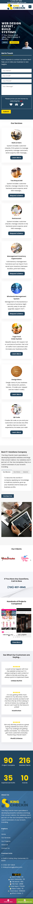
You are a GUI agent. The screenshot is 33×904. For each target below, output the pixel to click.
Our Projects (5, 841)
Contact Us (5, 848)
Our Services (5, 838)
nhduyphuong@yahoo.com (17, 2)
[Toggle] (31, 838)
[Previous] (2, 560)
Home (3, 834)
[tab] (6, 472)
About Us (4, 845)
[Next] (30, 560)
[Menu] (30, 6)
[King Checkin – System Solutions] (16, 7)
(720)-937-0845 (17, 1)
